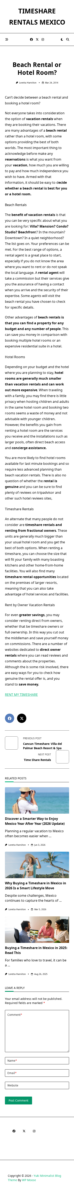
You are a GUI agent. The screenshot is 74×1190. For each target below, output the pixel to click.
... (50, 836)
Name (12, 1060)
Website (12, 1085)
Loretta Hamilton (27, 82)
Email (11, 1073)
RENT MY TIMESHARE (21, 694)
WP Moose (29, 1180)
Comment (14, 1015)
